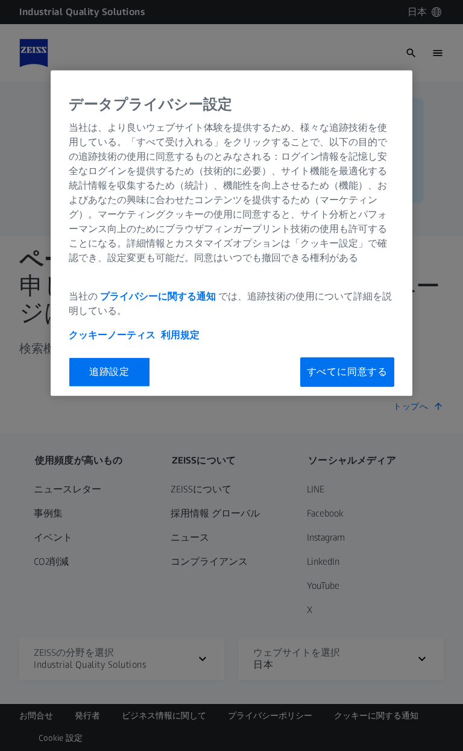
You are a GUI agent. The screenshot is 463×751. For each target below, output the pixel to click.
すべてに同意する (347, 371)
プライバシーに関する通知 (158, 296)
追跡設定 (109, 371)
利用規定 (180, 335)
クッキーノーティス (112, 335)
